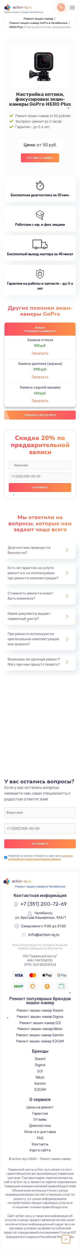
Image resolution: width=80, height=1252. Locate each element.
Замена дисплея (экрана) (40, 364)
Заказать (40, 353)
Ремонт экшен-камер (38, 18)
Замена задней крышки (40, 387)
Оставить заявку (40, 157)
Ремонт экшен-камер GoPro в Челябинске (38, 23)
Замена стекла (40, 340)
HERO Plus (16, 27)
